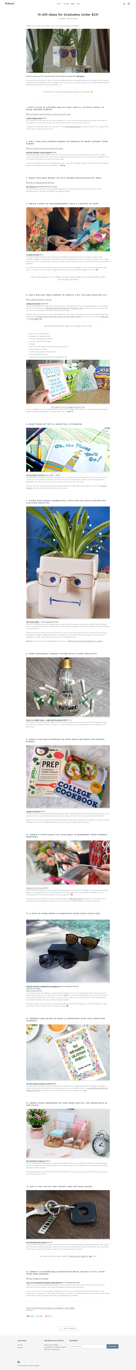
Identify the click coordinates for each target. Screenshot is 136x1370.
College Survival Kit (33, 304)
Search (20, 1345)
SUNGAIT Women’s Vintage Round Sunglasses (43, 986)
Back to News (69, 1328)
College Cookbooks (33, 811)
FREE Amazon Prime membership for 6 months (85, 641)
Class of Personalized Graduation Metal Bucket (43, 1283)
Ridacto (25, 1365)
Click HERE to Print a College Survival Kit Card (68, 407)
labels (72, 316)
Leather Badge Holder (34, 118)
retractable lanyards (73, 127)
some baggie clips (35, 319)
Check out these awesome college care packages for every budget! (50, 1308)
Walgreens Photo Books (34, 888)
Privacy (20, 1347)
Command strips (42, 316)
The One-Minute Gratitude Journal (39, 1084)
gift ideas (80, 76)
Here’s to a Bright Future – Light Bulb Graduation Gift (46, 720)
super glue (104, 316)
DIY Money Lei (31, 187)
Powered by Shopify (33, 1365)
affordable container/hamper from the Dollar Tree (64, 308)
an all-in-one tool (63, 316)
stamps (78, 316)
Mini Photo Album (76, 899)
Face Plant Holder (32, 622)
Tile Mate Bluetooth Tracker (36, 1242)
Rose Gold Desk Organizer (35, 1161)
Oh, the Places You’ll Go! (35, 475)
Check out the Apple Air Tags (80, 1256)
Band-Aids (52, 316)
